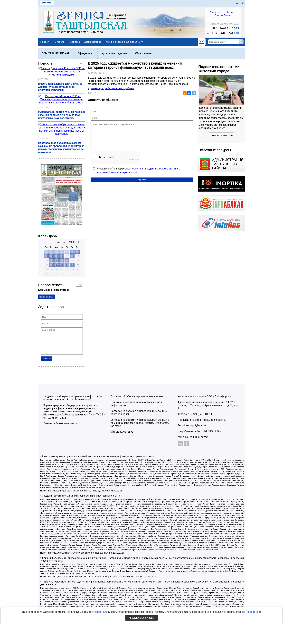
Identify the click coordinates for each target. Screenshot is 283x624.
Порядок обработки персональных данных (137, 396)
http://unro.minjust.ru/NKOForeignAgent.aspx (75, 552)
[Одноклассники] (185, 93)
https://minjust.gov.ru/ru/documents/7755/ (74, 490)
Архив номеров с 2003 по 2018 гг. (124, 41)
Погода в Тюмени (223, 15)
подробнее (99, 611)
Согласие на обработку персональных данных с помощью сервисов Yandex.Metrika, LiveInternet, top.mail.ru (140, 423)
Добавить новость (221, 135)
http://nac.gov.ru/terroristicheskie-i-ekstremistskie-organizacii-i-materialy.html (93, 576)
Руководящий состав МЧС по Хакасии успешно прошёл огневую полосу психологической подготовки (61, 115)
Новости (45, 41)
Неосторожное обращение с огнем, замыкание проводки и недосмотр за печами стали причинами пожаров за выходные (61, 147)
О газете (59, 41)
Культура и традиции (114, 53)
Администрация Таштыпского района (111, 88)
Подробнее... (46, 296)
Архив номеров (92, 41)
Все (79, 63)
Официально (85, 53)
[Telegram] (194, 93)
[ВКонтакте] (189, 93)
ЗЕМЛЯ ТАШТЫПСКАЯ (56, 53)
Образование (143, 53)
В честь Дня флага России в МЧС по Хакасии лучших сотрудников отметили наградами (60, 87)
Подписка (74, 41)
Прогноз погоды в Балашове (223, 12)
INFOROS (208, 431)
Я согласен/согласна (141, 617)
